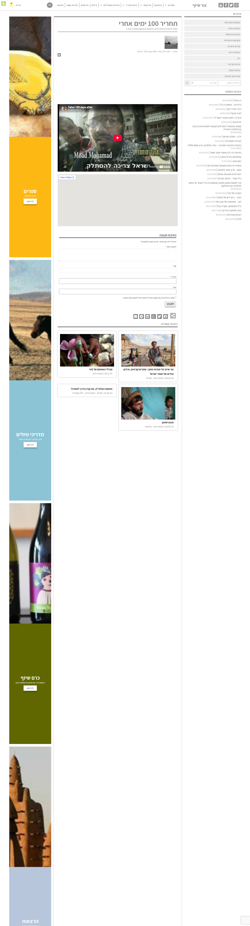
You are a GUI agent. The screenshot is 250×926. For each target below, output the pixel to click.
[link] (236, 5)
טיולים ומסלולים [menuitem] (112, 5)
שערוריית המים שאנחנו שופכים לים (224, 165)
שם (174, 266)
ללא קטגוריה (77, 392)
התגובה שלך (170, 247)
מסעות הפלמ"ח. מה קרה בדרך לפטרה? (91, 389)
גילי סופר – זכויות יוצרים (229, 178)
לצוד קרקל (236, 113)
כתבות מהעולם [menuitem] (233, 34)
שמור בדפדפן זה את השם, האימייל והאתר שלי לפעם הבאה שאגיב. (148, 298)
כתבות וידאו (160, 28)
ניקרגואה (237, 161)
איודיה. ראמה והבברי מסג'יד (227, 117)
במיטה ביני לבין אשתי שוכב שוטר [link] (225, 152)
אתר (174, 287)
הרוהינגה (237, 122)
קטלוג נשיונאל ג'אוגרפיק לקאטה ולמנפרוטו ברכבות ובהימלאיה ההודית (216, 128)
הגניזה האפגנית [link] (233, 141)
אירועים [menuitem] (85, 5)
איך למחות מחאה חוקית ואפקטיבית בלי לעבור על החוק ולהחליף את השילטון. (215, 184)
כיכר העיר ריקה (234, 109)
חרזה (238, 219)
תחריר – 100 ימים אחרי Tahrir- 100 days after (157, 51)
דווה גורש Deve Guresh (229, 174)
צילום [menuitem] (94, 5)
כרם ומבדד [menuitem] (131, 5)
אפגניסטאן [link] (168, 422)
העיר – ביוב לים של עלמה (229, 197)
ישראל (99, 392)
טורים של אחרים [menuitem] (232, 76)
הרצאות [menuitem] (147, 5)
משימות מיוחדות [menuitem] (232, 40)
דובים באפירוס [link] (234, 214)
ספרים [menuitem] (171, 5)
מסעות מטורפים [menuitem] (232, 22)
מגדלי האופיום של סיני (100, 369)
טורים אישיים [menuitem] (234, 46)
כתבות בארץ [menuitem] (234, 28)
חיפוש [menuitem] (61, 5)
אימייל (173, 277)
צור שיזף (200, 5)
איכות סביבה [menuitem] (234, 64)
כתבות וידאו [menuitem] (234, 52)
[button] (3, 3)
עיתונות (150, 28)
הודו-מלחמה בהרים (232, 210)
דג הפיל (237, 100)
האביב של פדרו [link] (234, 193)
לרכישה (30, 688)
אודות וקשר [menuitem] (72, 5)
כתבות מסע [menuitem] (234, 70)
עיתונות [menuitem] (158, 5)
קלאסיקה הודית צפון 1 (230, 156)
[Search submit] (187, 83)
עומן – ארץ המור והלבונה (229, 169)
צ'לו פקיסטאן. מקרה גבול (229, 206)
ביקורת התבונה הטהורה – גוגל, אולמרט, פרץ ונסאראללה (214, 145)
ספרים (149, 378)
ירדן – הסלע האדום (232, 136)
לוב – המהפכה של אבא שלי (228, 201)
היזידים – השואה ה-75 (230, 104)
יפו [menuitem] (238, 58)
